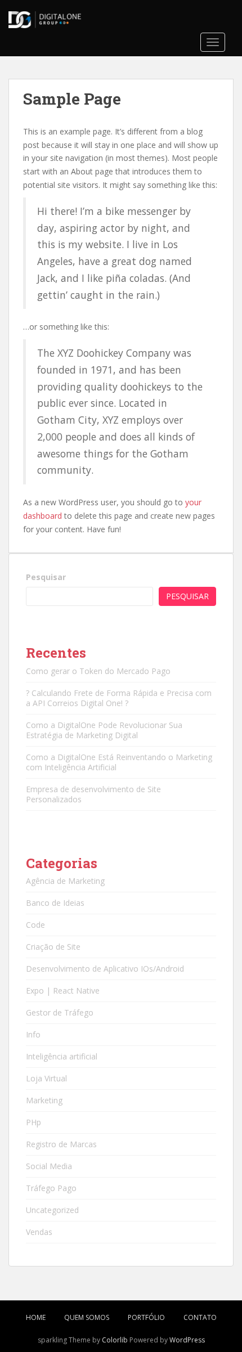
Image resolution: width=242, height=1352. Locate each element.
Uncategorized (52, 1210)
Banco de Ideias (55, 902)
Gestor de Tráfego (59, 1012)
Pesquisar (46, 577)
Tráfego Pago (51, 1188)
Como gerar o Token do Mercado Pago (98, 671)
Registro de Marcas (61, 1144)
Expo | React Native (63, 990)
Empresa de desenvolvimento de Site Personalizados (93, 794)
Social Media (49, 1166)
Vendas (39, 1232)
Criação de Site (53, 946)
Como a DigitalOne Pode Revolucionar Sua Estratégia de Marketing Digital (104, 730)
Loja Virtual (46, 1078)
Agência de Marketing (65, 880)
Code (35, 924)
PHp (33, 1122)
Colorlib (115, 1340)
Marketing (44, 1100)
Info (33, 1034)
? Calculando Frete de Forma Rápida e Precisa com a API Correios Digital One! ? (119, 698)
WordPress (187, 1340)
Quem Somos (86, 1317)
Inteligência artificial (61, 1056)
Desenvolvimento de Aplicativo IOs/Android (105, 968)
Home (36, 1317)
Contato (200, 1317)
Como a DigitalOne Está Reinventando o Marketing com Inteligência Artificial (119, 762)
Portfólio (146, 1317)
